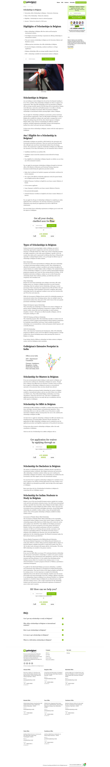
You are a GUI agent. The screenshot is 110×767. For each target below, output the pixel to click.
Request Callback (48, 59)
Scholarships (30, 6)
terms (44, 227)
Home (24, 6)
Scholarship (72, 2)
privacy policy (49, 227)
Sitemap (68, 653)
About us (47, 653)
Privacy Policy (48, 658)
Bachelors (67, 2)
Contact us (48, 656)
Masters (58, 2)
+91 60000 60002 (43, 234)
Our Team (48, 654)
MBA (62, 2)
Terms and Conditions (50, 659)
